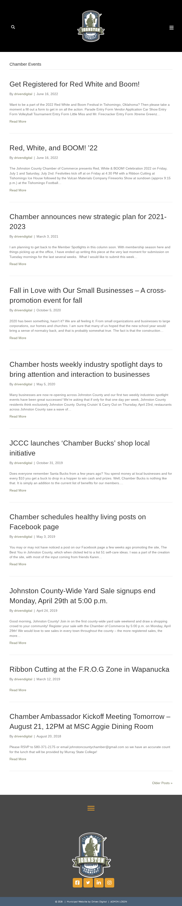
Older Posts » (162, 783)
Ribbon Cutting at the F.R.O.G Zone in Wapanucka (89, 669)
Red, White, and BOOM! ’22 (53, 148)
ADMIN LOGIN (118, 901)
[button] (77, 883)
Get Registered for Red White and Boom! (74, 84)
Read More (17, 121)
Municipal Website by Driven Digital (87, 901)
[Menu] (91, 808)
